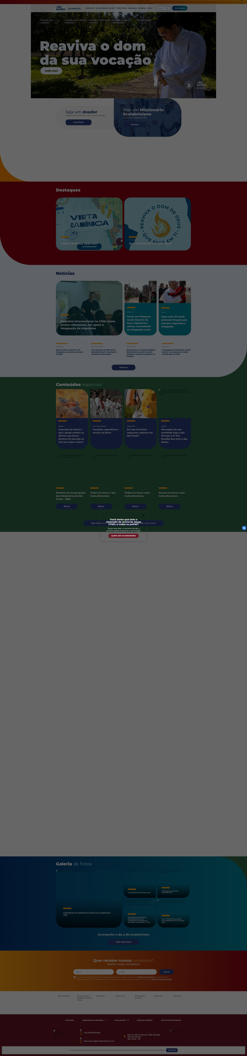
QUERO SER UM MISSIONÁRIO (123, 536)
